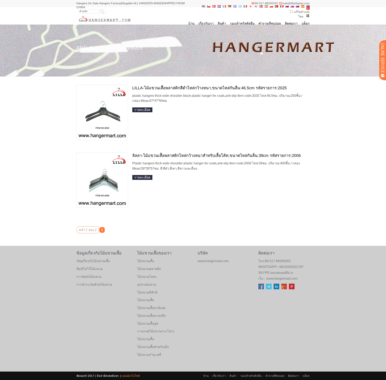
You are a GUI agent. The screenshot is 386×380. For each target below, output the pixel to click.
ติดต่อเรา (291, 23)
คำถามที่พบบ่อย (270, 23)
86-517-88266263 (266, 3)
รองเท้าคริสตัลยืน (242, 23)
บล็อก (306, 23)
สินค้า (222, 23)
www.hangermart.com (281, 278)
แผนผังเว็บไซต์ (131, 375)
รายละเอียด (142, 109)
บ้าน (191, 23)
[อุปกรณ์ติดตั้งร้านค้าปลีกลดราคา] (104, 22)
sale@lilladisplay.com (296, 3)
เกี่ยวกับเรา (206, 23)
